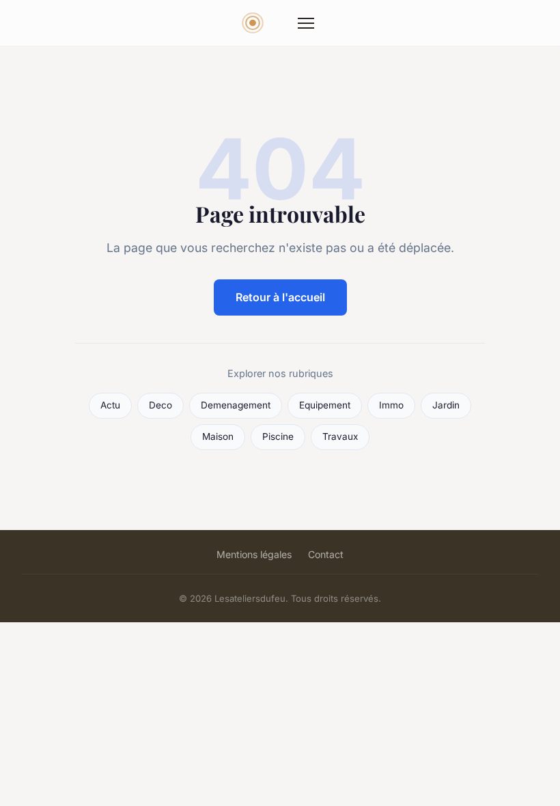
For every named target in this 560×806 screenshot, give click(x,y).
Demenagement (235, 405)
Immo (391, 405)
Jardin (446, 405)
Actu (110, 405)
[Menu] (306, 23)
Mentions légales (254, 554)
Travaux (340, 436)
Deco (160, 405)
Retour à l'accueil (280, 297)
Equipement (324, 405)
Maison (218, 436)
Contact (326, 554)
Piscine (278, 436)
